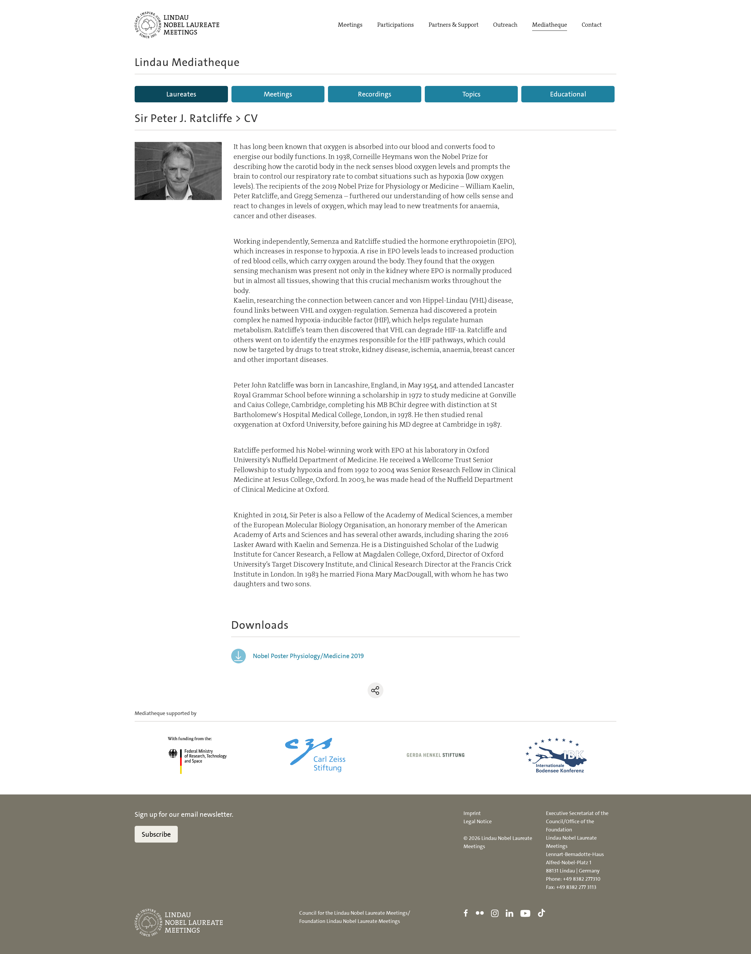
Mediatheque (549, 24)
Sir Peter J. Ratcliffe (183, 118)
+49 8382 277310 (582, 878)
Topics (471, 94)
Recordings (374, 94)
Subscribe (156, 834)
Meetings (350, 24)
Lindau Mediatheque (187, 62)
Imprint (472, 813)
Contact (592, 24)
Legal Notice (478, 821)
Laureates (181, 94)
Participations (395, 24)
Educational (568, 94)
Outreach (505, 24)
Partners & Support (453, 24)
